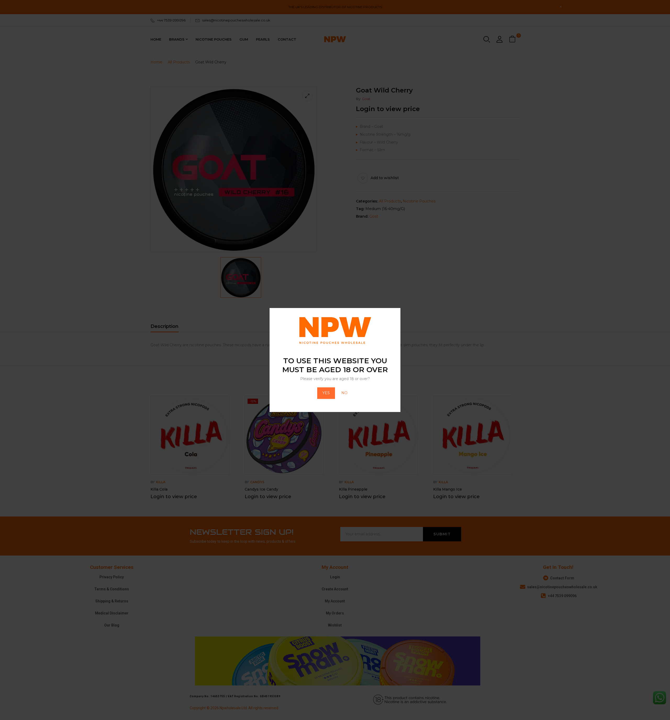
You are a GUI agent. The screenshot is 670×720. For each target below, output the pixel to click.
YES (326, 393)
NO (344, 393)
